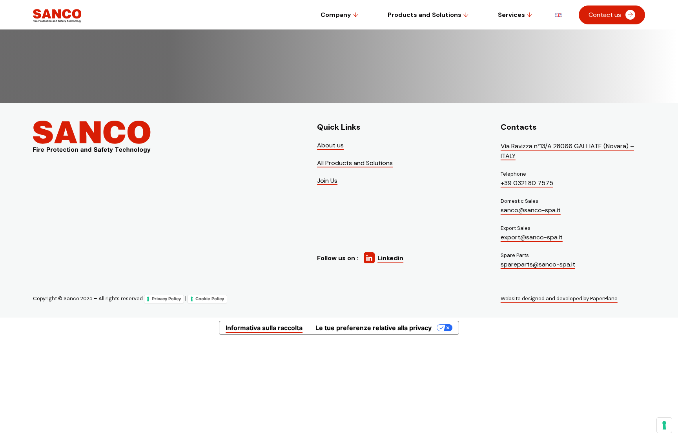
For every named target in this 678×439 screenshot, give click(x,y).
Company (336, 15)
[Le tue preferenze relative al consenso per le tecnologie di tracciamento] (664, 425)
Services (511, 15)
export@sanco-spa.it (532, 237)
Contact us (605, 15)
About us (330, 145)
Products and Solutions (424, 15)
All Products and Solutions (355, 163)
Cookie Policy (209, 298)
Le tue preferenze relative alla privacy (373, 328)
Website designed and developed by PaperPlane (559, 298)
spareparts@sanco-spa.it (538, 264)
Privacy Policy (166, 298)
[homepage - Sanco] (92, 137)
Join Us (327, 180)
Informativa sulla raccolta (264, 328)
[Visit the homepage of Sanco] (57, 22)
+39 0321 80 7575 (527, 183)
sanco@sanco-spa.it (531, 210)
